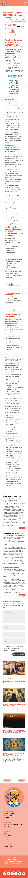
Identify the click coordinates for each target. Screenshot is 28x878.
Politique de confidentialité (13, 859)
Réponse (22, 528)
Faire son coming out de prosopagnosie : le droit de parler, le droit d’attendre (13, 754)
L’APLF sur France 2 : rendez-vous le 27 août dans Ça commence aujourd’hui (13, 678)
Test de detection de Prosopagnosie (14, 824)
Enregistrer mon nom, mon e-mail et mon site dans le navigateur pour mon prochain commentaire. (13, 648)
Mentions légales (13, 857)
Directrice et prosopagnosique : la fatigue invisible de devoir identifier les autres (14, 705)
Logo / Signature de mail (11, 850)
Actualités (7, 833)
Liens (6, 837)
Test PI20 (7, 826)
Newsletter (8, 835)
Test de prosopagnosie (16, 21)
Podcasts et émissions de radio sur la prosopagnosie (13, 730)
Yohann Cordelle (10, 19)
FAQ (6, 839)
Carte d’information (10, 848)
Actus (24, 21)
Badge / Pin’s (8, 846)
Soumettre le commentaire (18, 654)
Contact (7, 817)
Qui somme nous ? (10, 813)
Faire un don (8, 815)
